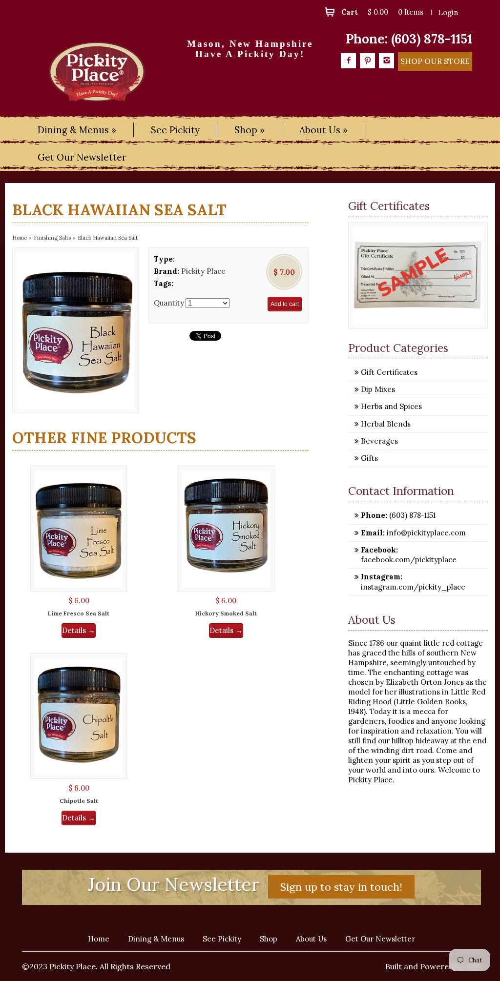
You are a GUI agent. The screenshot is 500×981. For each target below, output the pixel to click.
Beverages (379, 441)
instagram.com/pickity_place (413, 587)
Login (448, 12)
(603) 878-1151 (431, 39)
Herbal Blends (386, 424)
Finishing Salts (52, 237)
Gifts (369, 458)
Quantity (169, 302)
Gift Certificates (389, 372)
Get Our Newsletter (82, 157)
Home (19, 237)
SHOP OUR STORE (435, 61)
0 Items (410, 12)
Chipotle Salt (79, 800)
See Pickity (175, 130)
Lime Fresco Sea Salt (78, 613)
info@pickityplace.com (425, 532)
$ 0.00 (378, 12)
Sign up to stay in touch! (341, 887)
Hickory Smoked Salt (226, 613)
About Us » (323, 130)
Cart (349, 12)
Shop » (249, 130)
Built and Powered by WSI (433, 966)
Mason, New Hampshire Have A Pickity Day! (250, 49)
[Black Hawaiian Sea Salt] (75, 330)
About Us (311, 938)
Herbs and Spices (391, 406)
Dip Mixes (378, 389)
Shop (268, 938)
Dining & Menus (156, 938)
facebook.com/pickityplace (409, 559)
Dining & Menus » (77, 130)
